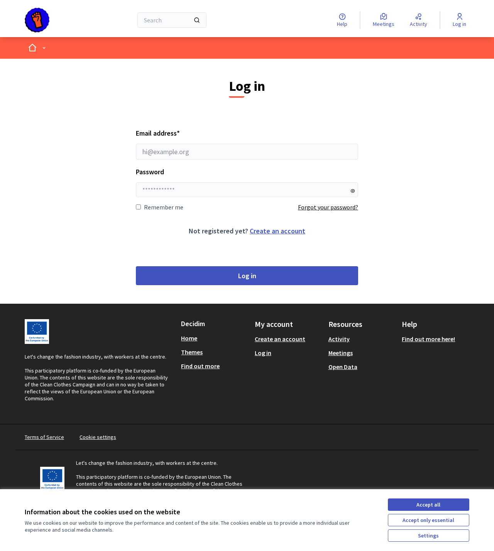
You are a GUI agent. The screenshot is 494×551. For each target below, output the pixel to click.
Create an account (277, 230)
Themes (192, 352)
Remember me (163, 207)
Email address (179, 133)
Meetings (340, 353)
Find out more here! (428, 339)
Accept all (428, 504)
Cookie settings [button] (98, 437)
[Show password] (352, 191)
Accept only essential (428, 520)
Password (150, 171)
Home (189, 338)
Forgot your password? (328, 207)
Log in (247, 275)
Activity (339, 339)
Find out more (200, 366)
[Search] (197, 20)
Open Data (342, 367)
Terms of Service (44, 437)
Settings (428, 535)
